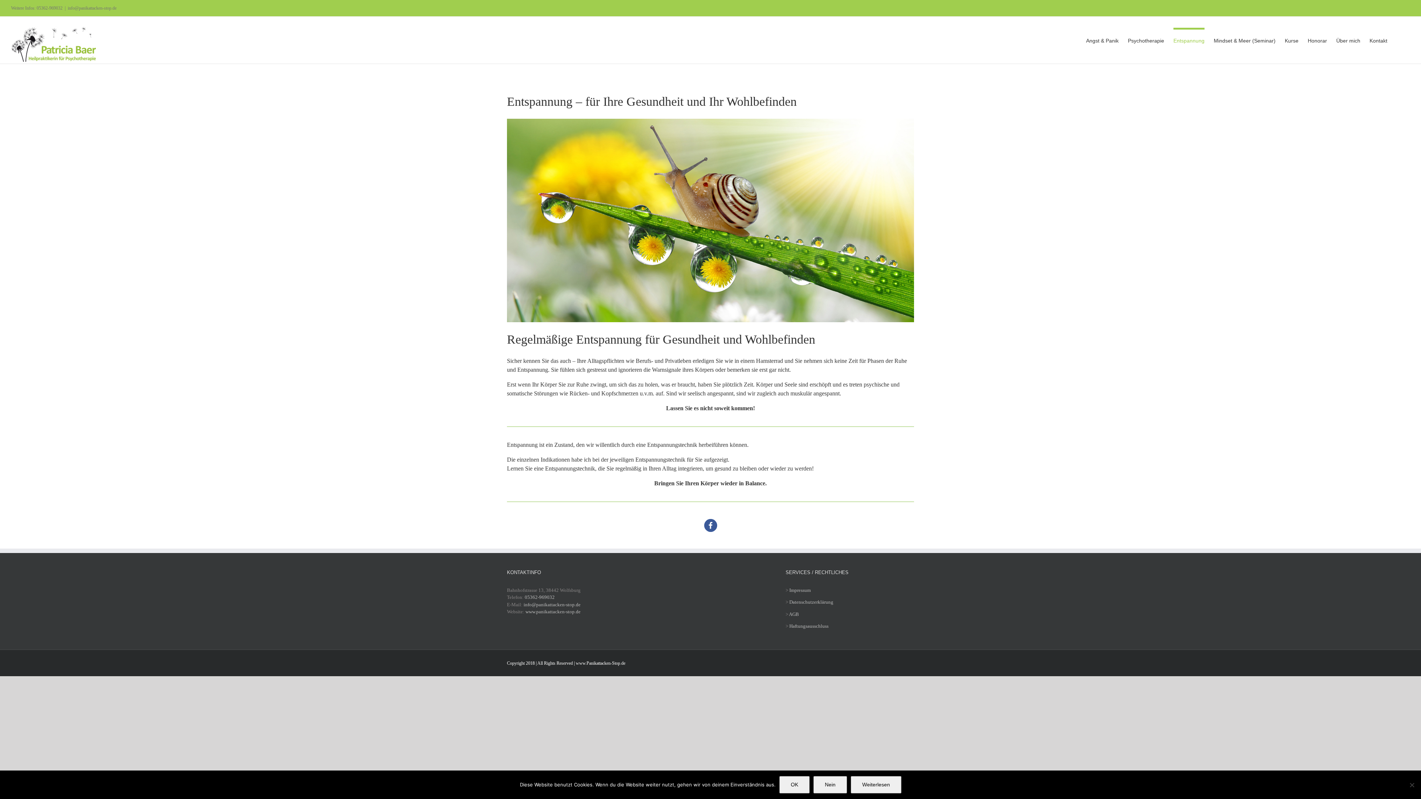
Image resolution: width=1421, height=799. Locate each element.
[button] (1399, 39)
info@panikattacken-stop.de (92, 8)
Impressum (800, 590)
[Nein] (1411, 785)
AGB (794, 614)
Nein (830, 785)
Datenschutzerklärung (811, 602)
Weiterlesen (876, 785)
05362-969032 (540, 597)
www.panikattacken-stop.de (553, 611)
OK (794, 785)
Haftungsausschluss (809, 626)
